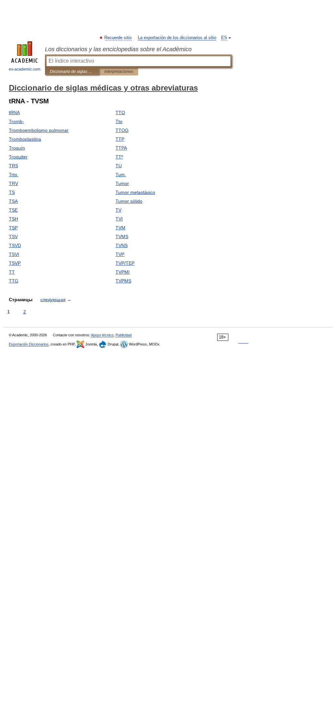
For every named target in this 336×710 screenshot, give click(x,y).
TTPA (121, 148)
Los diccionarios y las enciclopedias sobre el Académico (118, 49)
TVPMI (123, 272)
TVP (120, 254)
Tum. (121, 174)
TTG (13, 280)
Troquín (17, 148)
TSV (13, 236)
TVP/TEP (125, 263)
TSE (13, 210)
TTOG (122, 130)
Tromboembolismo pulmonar (39, 130)
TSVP (15, 263)
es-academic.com (24, 69)
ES (224, 37)
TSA (13, 201)
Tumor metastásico (135, 192)
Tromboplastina (25, 139)
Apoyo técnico (102, 335)
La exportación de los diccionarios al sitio (177, 37)
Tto (119, 121)
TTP (120, 139)
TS (12, 192)
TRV (13, 183)
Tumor (122, 183)
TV (118, 210)
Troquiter (18, 156)
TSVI (14, 254)
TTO (120, 112)
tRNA (14, 112)
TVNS (122, 245)
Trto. (13, 174)
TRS (13, 165)
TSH (13, 218)
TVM (120, 227)
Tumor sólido (129, 201)
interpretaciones (118, 71)
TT (12, 272)
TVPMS (123, 280)
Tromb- (16, 121)
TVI (119, 218)
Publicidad (124, 335)
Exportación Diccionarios (29, 344)
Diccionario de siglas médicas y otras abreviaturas (72, 71)
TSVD (15, 245)
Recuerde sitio (118, 37)
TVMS (122, 236)
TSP (13, 227)
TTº (119, 156)
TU (119, 165)
